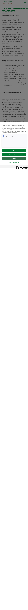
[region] (14, 366)
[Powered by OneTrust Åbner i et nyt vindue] (21, 167)
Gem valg (14, 158)
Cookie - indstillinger (14, 162)
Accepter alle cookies (14, 154)
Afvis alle (14, 150)
